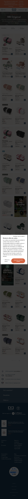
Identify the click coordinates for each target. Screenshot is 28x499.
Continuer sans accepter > (19, 236)
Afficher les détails (7, 260)
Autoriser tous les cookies (18, 261)
